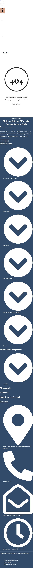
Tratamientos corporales (11, 349)
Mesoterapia (5, 388)
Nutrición (4, 392)
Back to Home (16, 104)
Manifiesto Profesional (10, 397)
